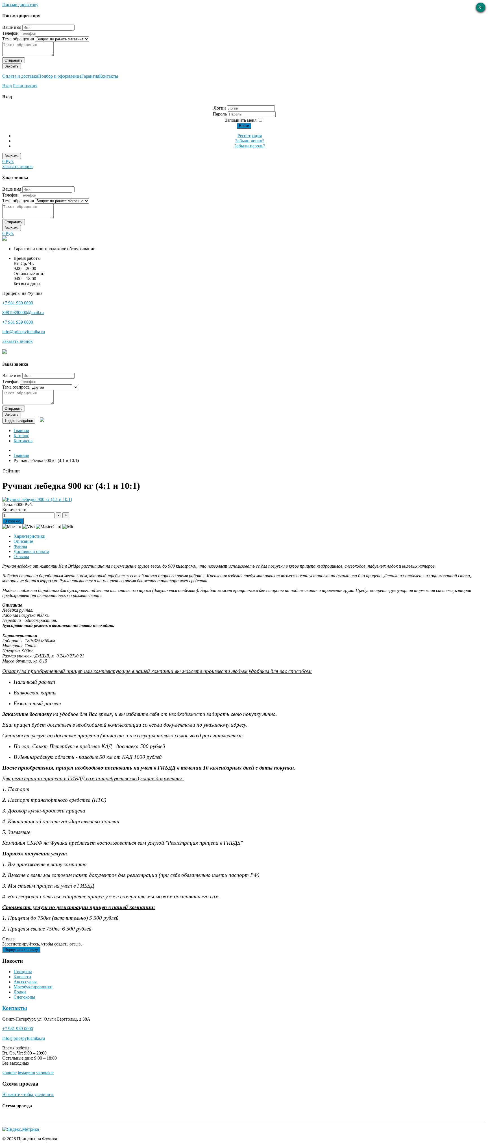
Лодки (20, 992)
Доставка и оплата (31, 551)
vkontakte (45, 1072)
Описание (23, 541)
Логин (219, 108)
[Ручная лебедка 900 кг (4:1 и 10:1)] (37, 499)
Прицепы (23, 971)
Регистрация (25, 85)
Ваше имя (11, 27)
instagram (26, 1072)
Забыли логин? (249, 140)
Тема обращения (18, 38)
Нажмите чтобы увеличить (28, 1094)
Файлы (20, 546)
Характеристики (29, 536)
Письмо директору (20, 4)
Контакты (108, 76)
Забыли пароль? (249, 145)
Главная (21, 430)
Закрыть (12, 66)
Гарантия (90, 76)
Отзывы (21, 556)
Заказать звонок (17, 166)
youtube (9, 1072)
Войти (244, 126)
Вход (7, 85)
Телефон (10, 33)
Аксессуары (25, 981)
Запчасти (22, 976)
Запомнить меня (240, 120)
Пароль (220, 114)
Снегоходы (24, 997)
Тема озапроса (16, 387)
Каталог (21, 435)
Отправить (14, 60)
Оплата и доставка (20, 76)
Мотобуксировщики (33, 986)
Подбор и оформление (59, 76)
